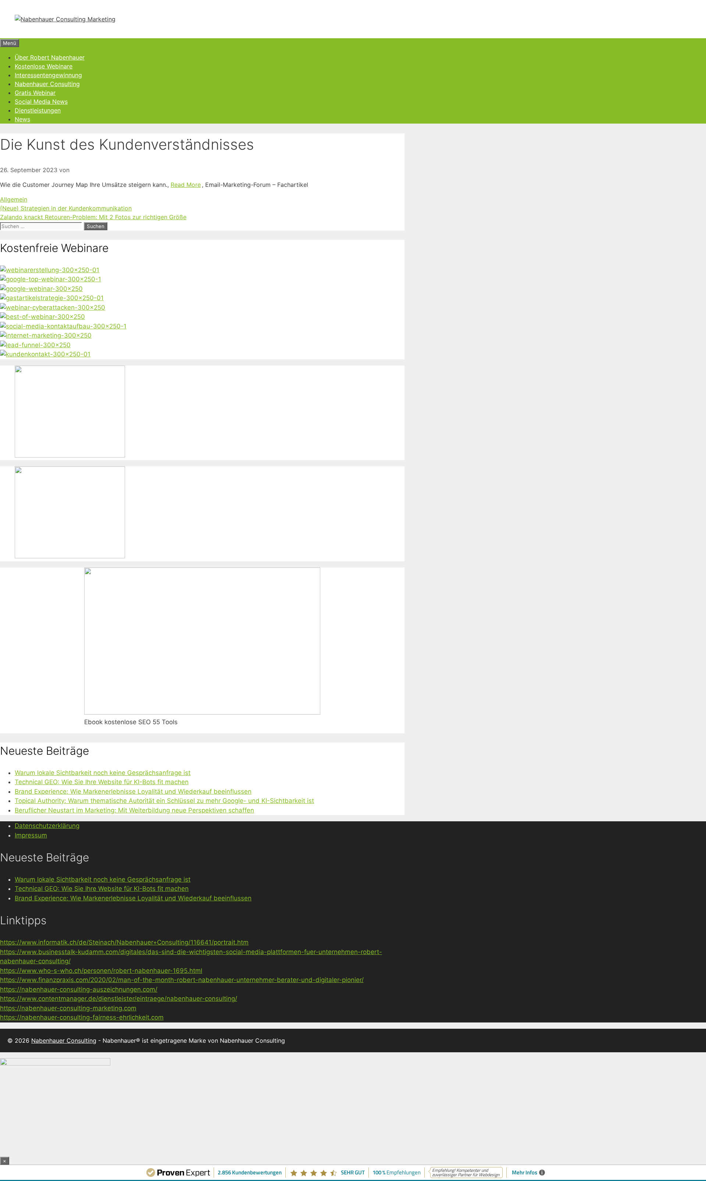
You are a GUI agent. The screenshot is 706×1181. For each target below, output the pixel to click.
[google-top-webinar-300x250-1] (50, 279)
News (22, 119)
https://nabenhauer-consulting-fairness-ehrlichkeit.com (82, 1017)
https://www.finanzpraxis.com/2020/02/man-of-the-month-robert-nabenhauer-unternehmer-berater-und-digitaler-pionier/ (182, 979)
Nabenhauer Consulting (47, 84)
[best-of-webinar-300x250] (42, 316)
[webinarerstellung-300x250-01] (49, 270)
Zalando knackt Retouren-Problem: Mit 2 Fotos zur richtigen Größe (93, 217)
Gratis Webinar (35, 92)
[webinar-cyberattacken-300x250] (52, 307)
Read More (186, 184)
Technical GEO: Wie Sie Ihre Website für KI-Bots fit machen (102, 782)
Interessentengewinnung (48, 75)
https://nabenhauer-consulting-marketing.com (68, 1008)
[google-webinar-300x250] (41, 288)
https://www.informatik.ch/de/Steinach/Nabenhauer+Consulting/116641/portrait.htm (124, 942)
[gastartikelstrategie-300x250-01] (52, 298)
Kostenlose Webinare (43, 66)
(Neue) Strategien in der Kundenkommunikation (66, 208)
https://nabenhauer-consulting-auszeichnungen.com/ (78, 989)
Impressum (31, 835)
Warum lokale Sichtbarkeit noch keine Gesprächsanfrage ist (102, 772)
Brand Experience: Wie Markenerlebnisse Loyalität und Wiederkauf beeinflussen (133, 791)
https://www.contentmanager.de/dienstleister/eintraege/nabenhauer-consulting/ (118, 998)
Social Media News (41, 101)
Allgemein (13, 199)
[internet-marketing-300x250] (46, 335)
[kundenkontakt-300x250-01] (45, 354)
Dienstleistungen (38, 110)
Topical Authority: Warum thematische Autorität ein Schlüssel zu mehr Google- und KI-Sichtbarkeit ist (164, 800)
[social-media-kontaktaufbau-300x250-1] (63, 326)
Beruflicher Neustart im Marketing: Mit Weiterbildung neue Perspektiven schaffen (134, 810)
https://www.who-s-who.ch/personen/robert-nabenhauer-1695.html (101, 970)
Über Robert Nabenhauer (50, 57)
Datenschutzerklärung (47, 825)
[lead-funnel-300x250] (35, 345)
